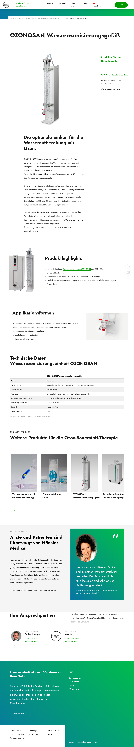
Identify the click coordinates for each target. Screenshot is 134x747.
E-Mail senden (32, 641)
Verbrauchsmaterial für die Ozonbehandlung (111, 82)
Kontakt (121, 5)
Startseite (13, 18)
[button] (14, 511)
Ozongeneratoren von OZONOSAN (77, 269)
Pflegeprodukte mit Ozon (110, 89)
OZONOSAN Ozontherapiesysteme (48, 18)
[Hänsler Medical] (6, 5)
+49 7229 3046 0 (73, 638)
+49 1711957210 (33, 638)
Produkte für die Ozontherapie (26, 18)
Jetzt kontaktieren (20, 713)
